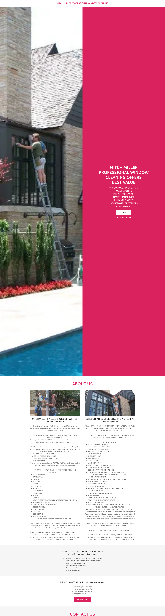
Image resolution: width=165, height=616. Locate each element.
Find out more (82, 599)
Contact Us (123, 212)
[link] (82, 3)
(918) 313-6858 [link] (124, 217)
